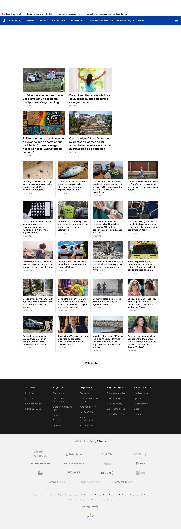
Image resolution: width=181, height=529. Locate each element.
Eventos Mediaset (116, 408)
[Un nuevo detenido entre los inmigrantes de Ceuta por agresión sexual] (108, 287)
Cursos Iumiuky (114, 403)
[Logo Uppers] (74, 472)
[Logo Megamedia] (91, 506)
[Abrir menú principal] (176, 20)
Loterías (29, 398)
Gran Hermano (59, 393)
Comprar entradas (116, 393)
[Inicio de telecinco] (4, 20)
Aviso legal (37, 495)
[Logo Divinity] (140, 454)
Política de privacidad (71, 495)
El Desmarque (141, 403)
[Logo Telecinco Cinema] (107, 472)
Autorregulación (88, 406)
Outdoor (56, 425)
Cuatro (137, 408)
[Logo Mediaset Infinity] (40, 454)
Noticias (29, 393)
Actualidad (15, 20)
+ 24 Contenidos (90, 363)
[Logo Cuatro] (107, 454)
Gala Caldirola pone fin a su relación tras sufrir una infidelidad (28, 14)
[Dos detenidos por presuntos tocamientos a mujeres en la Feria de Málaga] (73, 250)
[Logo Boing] (107, 463)
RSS (137, 495)
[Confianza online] (90, 519)
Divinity (137, 414)
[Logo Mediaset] (90, 442)
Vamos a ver (58, 415)
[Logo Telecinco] (74, 454)
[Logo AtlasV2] (57, 482)
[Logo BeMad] (40, 472)
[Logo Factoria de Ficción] (74, 463)
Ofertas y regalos (115, 398)
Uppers (137, 398)
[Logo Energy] (140, 463)
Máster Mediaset (88, 425)
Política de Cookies (110, 495)
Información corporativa (52, 495)
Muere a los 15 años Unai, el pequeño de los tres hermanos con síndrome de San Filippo (92, 14)
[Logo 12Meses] (140, 473)
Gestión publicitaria (126, 495)
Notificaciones (87, 411)
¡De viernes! (58, 420)
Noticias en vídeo (34, 408)
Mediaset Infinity (142, 393)
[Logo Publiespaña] (90, 482)
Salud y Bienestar (115, 414)
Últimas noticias (33, 403)
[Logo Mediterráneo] (123, 482)
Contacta (84, 393)
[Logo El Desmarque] (40, 463)
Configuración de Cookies (91, 495)
